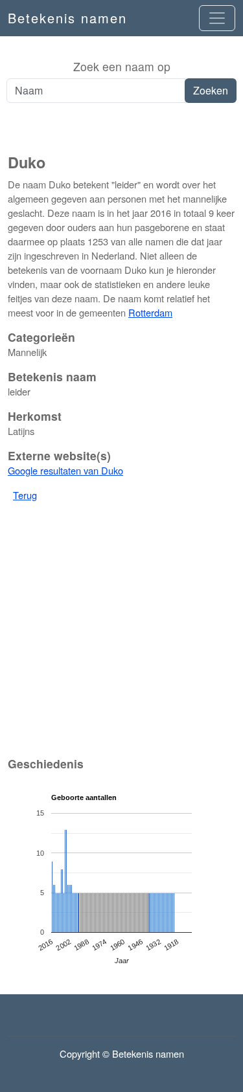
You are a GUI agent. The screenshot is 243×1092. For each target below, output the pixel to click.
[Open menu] (217, 18)
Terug (25, 495)
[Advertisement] (121, 129)
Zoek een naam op (121, 66)
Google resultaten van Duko (65, 470)
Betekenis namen (67, 17)
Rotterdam (150, 312)
